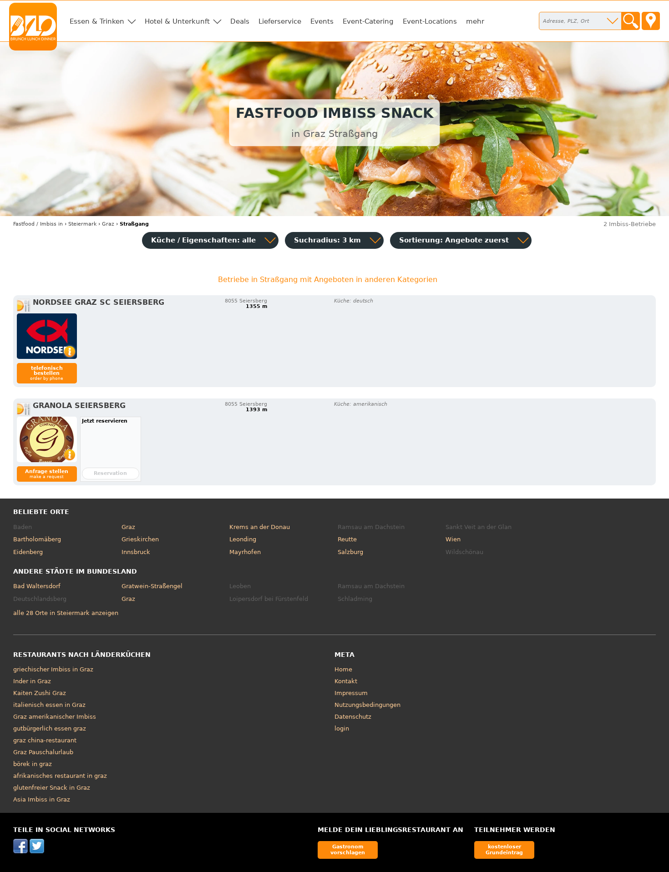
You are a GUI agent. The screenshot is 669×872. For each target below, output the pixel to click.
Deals (239, 21)
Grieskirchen (140, 539)
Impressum (351, 693)
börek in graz (32, 764)
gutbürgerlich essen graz (49, 728)
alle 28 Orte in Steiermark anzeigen (65, 613)
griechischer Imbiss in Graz (53, 669)
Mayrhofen (245, 552)
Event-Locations (430, 21)
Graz (128, 527)
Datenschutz (352, 716)
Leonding (242, 539)
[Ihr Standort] (651, 21)
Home (343, 669)
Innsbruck (136, 552)
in (38, 224)
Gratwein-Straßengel (152, 586)
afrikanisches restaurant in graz (60, 775)
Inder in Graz (32, 681)
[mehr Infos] (47, 336)
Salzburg (350, 552)
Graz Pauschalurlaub (43, 752)
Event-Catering (368, 21)
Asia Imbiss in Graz (41, 799)
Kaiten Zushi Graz (39, 693)
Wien (453, 539)
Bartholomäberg (37, 539)
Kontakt (345, 681)
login (341, 728)
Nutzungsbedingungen (367, 704)
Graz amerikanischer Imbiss (54, 716)
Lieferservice (279, 21)
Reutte (347, 539)
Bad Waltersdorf (37, 586)
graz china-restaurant (44, 740)
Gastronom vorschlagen (347, 849)
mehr (475, 21)
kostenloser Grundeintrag (504, 849)
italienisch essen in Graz (49, 704)
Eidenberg (28, 552)
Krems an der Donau (259, 527)
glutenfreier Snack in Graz (51, 787)
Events (322, 21)
